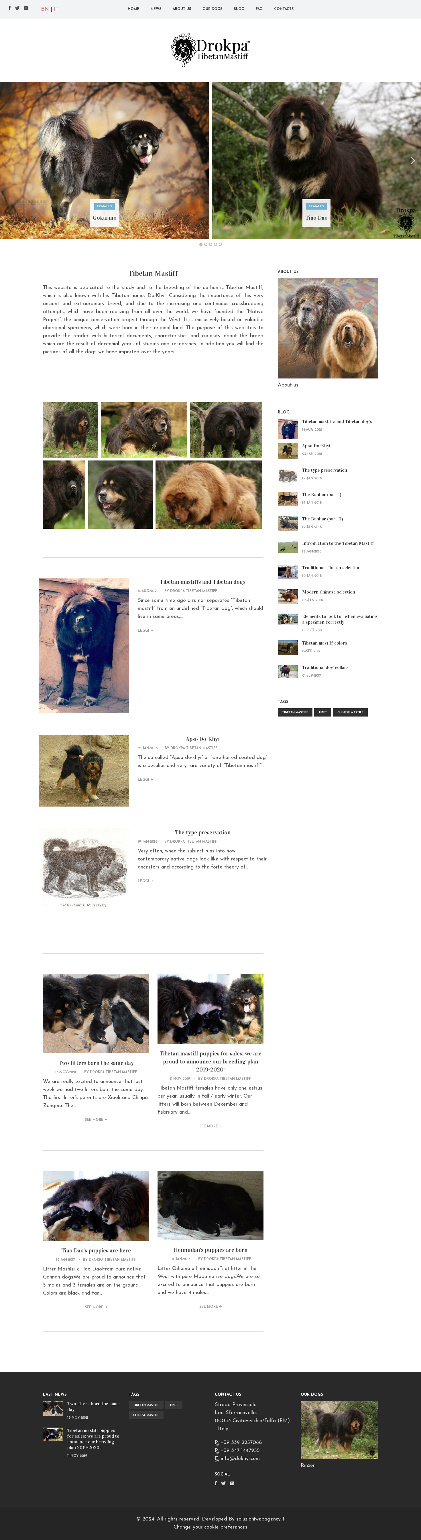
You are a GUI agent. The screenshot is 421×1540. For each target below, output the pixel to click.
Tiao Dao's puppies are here (96, 1250)
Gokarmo (105, 217)
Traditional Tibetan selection (331, 567)
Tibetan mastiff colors (324, 643)
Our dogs (212, 9)
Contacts (284, 9)
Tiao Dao (316, 217)
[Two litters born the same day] (53, 1408)
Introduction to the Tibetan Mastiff (338, 543)
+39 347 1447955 (240, 1450)
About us (288, 385)
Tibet (322, 712)
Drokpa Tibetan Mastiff (193, 591)
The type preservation (203, 832)
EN (45, 9)
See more (94, 1120)
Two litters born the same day (96, 1062)
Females (104, 206)
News (156, 9)
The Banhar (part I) (321, 494)
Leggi (143, 631)
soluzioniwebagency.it (260, 1519)
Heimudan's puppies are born (210, 1249)
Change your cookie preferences (210, 1527)
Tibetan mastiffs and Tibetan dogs (202, 581)
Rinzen (308, 1465)
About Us (182, 9)
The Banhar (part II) (322, 519)
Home (133, 9)
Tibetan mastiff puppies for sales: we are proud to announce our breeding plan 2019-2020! (210, 1061)
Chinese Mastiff (350, 712)
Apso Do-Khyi (203, 738)
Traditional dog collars (325, 667)
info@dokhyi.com (240, 1458)
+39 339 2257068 (241, 1442)
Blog (239, 9)
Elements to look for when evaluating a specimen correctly (339, 619)
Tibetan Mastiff (295, 712)
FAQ (259, 9)
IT (56, 9)
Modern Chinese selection (328, 592)
